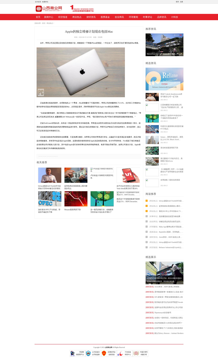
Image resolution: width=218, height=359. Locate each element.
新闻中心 (48, 17)
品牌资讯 (161, 17)
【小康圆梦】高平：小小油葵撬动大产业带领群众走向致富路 (171, 171)
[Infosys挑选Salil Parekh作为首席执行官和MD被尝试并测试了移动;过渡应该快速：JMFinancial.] (49, 176)
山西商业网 (108, 347)
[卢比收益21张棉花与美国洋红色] (102, 170)
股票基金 (105, 17)
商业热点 (76, 17)
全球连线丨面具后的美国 (170, 180)
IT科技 (174, 17)
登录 (177, 2)
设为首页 (38, 2)
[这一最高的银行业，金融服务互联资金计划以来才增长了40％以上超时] (102, 199)
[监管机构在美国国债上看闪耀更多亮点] (76, 176)
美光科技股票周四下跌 (169, 148)
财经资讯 (91, 17)
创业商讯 (119, 17)
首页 (38, 17)
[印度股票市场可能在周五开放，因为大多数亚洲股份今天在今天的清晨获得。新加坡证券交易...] (164, 284)
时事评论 (147, 17)
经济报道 (62, 17)
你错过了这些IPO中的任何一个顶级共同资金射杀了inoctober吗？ (171, 118)
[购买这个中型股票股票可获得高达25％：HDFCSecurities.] (128, 194)
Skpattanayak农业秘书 (158, 313)
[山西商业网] (65, 12)
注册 (181, 2)
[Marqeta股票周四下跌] (76, 199)
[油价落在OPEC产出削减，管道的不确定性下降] (49, 199)
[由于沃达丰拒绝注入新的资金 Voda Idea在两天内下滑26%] (128, 176)
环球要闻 (133, 17)
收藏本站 (45, 2)
